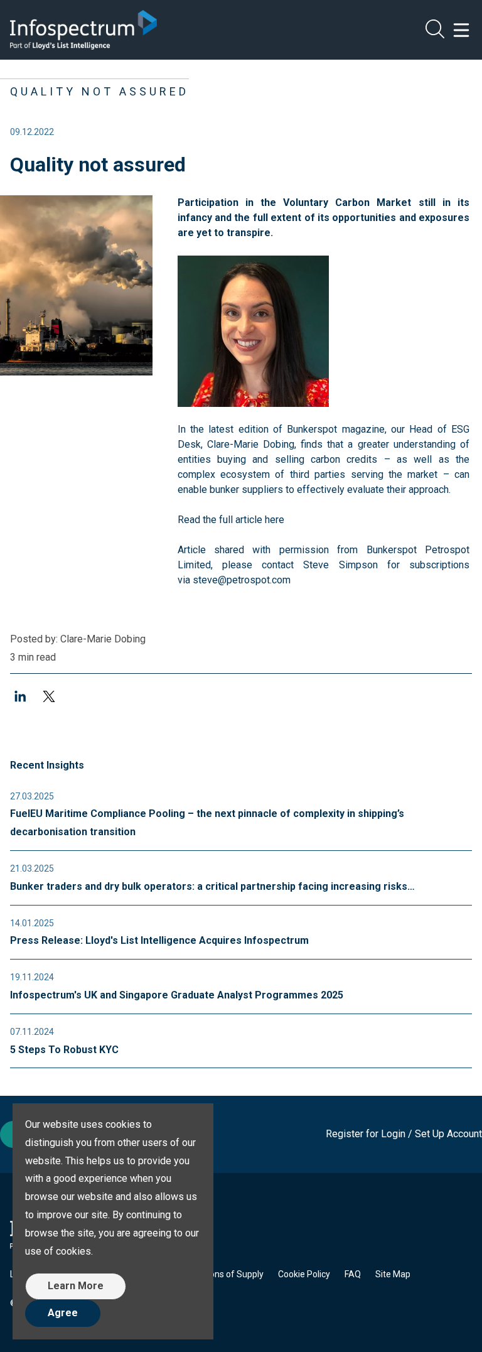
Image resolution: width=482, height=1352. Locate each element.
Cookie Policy (304, 1274)
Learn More (76, 1286)
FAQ (353, 1274)
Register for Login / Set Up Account (404, 1134)
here (274, 520)
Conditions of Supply (223, 1274)
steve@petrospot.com (242, 580)
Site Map (392, 1274)
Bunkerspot (312, 429)
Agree (63, 1313)
